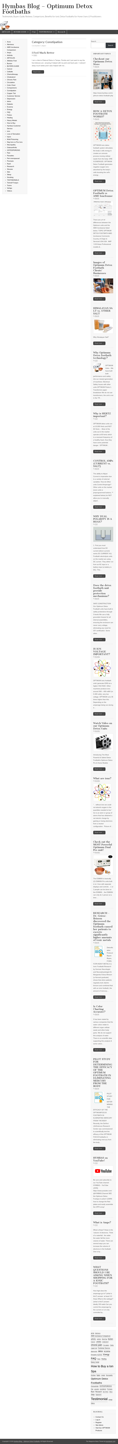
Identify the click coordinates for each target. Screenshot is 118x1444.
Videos (9, 191)
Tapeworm (98, 1394)
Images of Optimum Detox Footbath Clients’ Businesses (102, 268)
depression (94, 1351)
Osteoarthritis (12, 147)
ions (8, 131)
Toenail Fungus (12, 183)
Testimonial (99, 1399)
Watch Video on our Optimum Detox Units (102, 726)
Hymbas (93, 1375)
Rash (9, 164)
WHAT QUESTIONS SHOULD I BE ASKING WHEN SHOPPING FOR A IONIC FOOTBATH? (102, 1275)
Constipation (11, 90)
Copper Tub (11, 93)
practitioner (103, 1389)
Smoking (10, 177)
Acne (9, 42)
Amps (9, 52)
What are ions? (102, 778)
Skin (8, 172)
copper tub (94, 1348)
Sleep (9, 174)
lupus (9, 137)
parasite (96, 1389)
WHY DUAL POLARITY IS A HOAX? (102, 519)
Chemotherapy (12, 74)
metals (103, 1375)
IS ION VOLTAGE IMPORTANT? (101, 651)
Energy (9, 109)
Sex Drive (105, 1391)
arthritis (93, 1339)
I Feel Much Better (43, 52)
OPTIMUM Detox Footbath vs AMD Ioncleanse (103, 193)
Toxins (9, 185)
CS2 (96, 360)
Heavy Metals (12, 120)
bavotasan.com (110, 1441)
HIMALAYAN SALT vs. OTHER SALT (103, 311)
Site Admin (99, 1425)
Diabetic (10, 104)
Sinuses (10, 169)
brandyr (97, 657)
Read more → (38, 72)
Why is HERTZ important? (102, 415)
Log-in (98, 1420)
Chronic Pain (11, 80)
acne (92, 1333)
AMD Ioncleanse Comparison (100, 1336)
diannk (97, 66)
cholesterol (105, 1342)
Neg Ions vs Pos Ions (14, 142)
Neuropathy (11, 145)
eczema (107, 1351)
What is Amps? (102, 1222)
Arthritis (10, 55)
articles (99, 1339)
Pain (8, 153)
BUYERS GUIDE (20, 32)
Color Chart (11, 85)
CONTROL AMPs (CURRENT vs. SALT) (103, 463)
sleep (92, 1394)
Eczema (10, 107)
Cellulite (10, 72)
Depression (11, 99)
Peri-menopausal (13, 158)
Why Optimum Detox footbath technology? (102, 355)
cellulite (98, 1342)
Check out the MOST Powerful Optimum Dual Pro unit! (102, 845)
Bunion (9, 63)
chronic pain (96, 1345)
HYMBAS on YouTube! (100, 1159)
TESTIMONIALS (45, 32)
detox (9, 101)
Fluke (98, 1359)
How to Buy (11, 123)
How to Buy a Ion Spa (102, 1368)
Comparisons (12, 88)
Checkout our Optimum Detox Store (102, 61)
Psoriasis (10, 161)
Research (61, 32)
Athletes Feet (12, 61)
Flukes (9, 115)
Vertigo (9, 188)
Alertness (10, 44)
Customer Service (13, 96)
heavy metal (95, 1362)
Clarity (112, 1345)
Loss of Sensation (13, 134)
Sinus (110, 1391)
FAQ (33, 32)
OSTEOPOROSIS (13, 150)
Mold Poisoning (12, 139)
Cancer (9, 69)
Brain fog (104, 1339)
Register (99, 1422)
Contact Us (100, 1417)
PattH (35, 55)
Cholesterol (11, 77)
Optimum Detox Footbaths (99, 1380)
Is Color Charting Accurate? (99, 1009)
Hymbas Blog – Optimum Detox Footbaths (47, 9)
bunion (110, 1339)
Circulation (11, 82)
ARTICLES (6, 32)
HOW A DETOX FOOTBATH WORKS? (102, 114)
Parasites (10, 156)
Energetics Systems (96, 1354)
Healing (10, 118)
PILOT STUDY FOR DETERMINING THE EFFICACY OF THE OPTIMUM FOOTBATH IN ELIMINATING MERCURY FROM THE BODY (102, 1073)
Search (93, 41)
